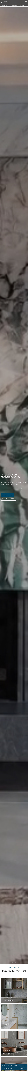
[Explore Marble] (24, 1026)
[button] (26, 2)
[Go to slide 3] (15, 962)
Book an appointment (8, 1068)
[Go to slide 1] (12, 962)
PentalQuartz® (23, 5)
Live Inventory (4, 5)
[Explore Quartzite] (24, 1000)
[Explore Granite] (24, 1053)
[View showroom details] (24, 1066)
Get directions (21, 1068)
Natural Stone (14, 5)
